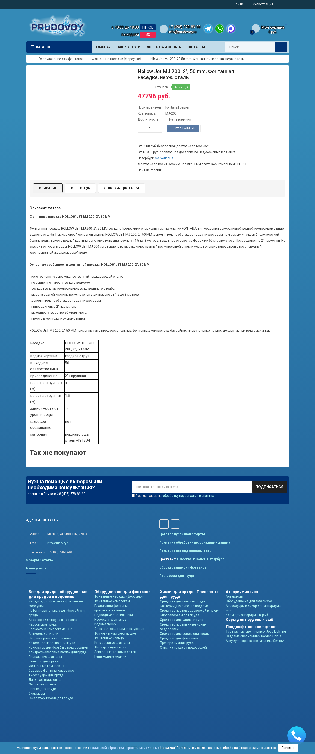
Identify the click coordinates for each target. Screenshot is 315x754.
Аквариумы (234, 596)
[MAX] (231, 28)
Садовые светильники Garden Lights (254, 636)
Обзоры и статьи (39, 560)
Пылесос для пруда (44, 661)
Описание (48, 188)
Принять (288, 748)
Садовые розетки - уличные (50, 638)
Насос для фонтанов (110, 619)
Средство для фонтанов (179, 638)
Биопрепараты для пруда (179, 615)
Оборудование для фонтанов (182, 567)
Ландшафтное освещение (251, 626)
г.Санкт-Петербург (208, 559)
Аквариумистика (242, 591)
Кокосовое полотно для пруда (52, 643)
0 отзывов (161, 87)
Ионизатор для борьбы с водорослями (58, 647)
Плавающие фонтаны (45, 657)
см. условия (164, 158)
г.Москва (184, 559)
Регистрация (263, 4)
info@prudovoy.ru (182, 32)
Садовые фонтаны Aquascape (52, 670)
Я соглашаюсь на (174, 496)
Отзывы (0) (80, 188)
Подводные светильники (113, 615)
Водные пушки (105, 624)
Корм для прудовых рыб (249, 619)
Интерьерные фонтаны (112, 642)
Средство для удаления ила (181, 620)
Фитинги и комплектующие (115, 633)
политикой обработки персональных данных (124, 748)
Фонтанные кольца (109, 638)
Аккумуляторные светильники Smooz (255, 641)
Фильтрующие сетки (110, 647)
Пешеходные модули (110, 656)
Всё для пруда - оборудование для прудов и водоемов (58, 594)
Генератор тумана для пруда (51, 698)
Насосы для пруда (43, 624)
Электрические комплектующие (119, 629)
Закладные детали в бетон (115, 652)
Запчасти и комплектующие (50, 629)
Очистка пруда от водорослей (183, 647)
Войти (238, 4)
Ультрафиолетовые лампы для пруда (58, 652)
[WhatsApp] (219, 28)
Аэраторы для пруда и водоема (53, 620)
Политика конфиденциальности (185, 551)
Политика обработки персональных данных (194, 542)
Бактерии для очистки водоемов (185, 606)
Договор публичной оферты (182, 534)
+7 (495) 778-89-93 (185, 27)
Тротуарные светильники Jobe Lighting (256, 631)
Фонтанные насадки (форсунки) (119, 596)
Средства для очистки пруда (182, 601)
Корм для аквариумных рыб (247, 615)
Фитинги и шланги (42, 684)
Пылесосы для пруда (176, 576)
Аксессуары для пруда (46, 675)
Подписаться (269, 487)
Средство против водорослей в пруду (189, 610)
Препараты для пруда (177, 643)
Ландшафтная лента (45, 680)
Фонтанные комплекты (46, 666)
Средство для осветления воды (184, 633)
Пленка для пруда (42, 689)
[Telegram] (208, 28)
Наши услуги (36, 568)
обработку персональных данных (188, 496)
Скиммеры (37, 693)
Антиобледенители (43, 633)
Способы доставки (121, 188)
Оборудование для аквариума (249, 601)
